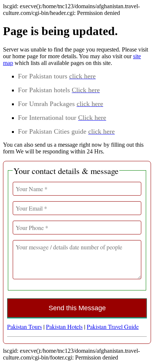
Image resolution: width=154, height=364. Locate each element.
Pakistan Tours (24, 326)
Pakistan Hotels (64, 326)
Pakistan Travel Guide (113, 326)
